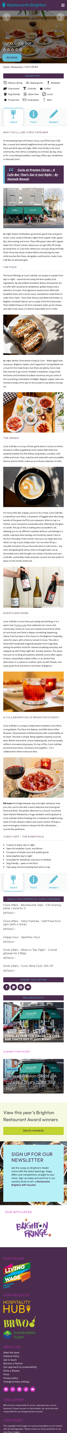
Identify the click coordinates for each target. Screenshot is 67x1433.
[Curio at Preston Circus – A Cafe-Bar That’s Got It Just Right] (33, 1076)
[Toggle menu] (61, 5)
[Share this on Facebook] (6, 987)
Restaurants (17, 66)
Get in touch (10, 1359)
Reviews (12, 57)
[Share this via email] (28, 987)
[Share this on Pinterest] (21, 987)
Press (6, 1374)
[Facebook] (6, 1389)
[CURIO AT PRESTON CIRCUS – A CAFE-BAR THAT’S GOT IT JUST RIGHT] (33, 1021)
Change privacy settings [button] (16, 1381)
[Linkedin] (19, 1389)
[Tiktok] (26, 1389)
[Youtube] (32, 1389)
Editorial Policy (11, 1356)
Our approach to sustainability (20, 1367)
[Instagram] (12, 1389)
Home (6, 66)
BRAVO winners (33, 1130)
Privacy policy (10, 1378)
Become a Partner (13, 1363)
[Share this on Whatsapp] (13, 987)
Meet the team (11, 1352)
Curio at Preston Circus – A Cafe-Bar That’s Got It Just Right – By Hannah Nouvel (32, 174)
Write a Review (11, 1370)
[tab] (13, 117)
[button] (6, 17)
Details (8, 912)
